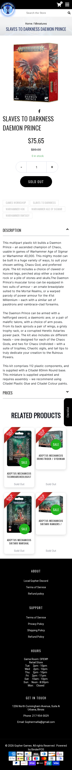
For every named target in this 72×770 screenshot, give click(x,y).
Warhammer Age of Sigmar (46, 209)
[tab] (36, 231)
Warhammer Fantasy (17, 215)
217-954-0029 (40, 715)
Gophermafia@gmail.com (40, 722)
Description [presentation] (12, 230)
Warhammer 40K (15, 209)
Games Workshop (16, 203)
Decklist (67, 412)
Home (28, 23)
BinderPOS (37, 749)
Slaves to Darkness (44, 203)
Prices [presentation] (8, 393)
